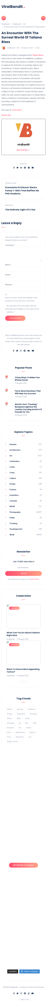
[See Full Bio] (29, 150)
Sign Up (23, 573)
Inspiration (14, 495)
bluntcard (10, 728)
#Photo (9, 718)
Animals (13, 444)
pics (29, 737)
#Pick (19, 718)
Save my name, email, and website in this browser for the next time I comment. (21, 299)
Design (12, 484)
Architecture (15, 450)
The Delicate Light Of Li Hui (20, 209)
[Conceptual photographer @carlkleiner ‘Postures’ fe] (23, 822)
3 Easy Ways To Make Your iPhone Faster (27, 378)
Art (18, 48)
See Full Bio (22, 150)
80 (19, 723)
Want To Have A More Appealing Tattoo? (23, 670)
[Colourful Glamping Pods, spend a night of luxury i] (23, 849)
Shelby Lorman (12, 741)
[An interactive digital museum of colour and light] (23, 796)
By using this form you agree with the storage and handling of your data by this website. (23, 309)
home (9, 737)
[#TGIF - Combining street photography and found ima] (23, 901)
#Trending (10, 723)
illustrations (20, 737)
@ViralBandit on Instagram (23, 865)
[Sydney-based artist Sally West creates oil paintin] (23, 954)
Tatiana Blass (38, 55)
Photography (15, 512)
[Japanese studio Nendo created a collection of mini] (23, 875)
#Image (9, 714)
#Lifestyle (33, 714)
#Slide (27, 718)
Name (8, 265)
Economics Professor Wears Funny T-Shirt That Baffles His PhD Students (22, 190)
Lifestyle (13, 501)
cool (19, 728)
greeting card (20, 732)
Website (8, 285)
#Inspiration (21, 714)
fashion (28, 728)
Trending (13, 523)
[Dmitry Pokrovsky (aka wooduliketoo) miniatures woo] (23, 928)
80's (26, 723)
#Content (20, 709)
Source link (6, 115)
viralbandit (11, 48)
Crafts (12, 467)
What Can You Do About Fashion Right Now (23, 634)
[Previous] (21, 681)
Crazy (12, 472)
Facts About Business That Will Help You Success (28, 392)
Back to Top (25, 999)
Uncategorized (16, 529)
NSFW (12, 506)
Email (8, 275)
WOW (12, 535)
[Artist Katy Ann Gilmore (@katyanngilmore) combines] (23, 769)
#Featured (31, 709)
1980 (34, 723)
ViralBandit (13, 6)
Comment (10, 245)
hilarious (32, 732)
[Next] (25, 681)
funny (9, 732)
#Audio (9, 709)
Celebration (15, 461)
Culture (13, 478)
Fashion (13, 489)
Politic (12, 518)
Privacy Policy (34, 579)
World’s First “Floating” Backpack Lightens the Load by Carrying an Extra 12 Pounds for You (28, 408)
